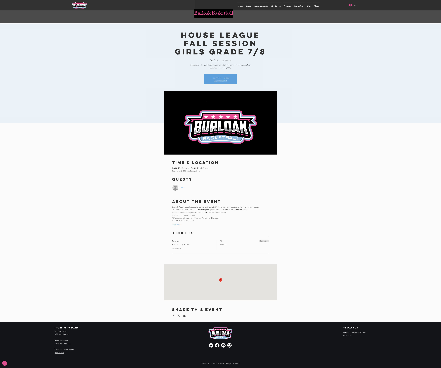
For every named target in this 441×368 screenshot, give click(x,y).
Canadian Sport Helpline (64, 350)
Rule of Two (59, 353)
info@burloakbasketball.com (354, 332)
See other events (220, 80)
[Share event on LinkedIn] (184, 316)
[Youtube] (223, 345)
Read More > (177, 224)
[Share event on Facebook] (173, 316)
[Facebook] (217, 345)
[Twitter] (211, 345)
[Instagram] (229, 345)
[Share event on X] (179, 316)
